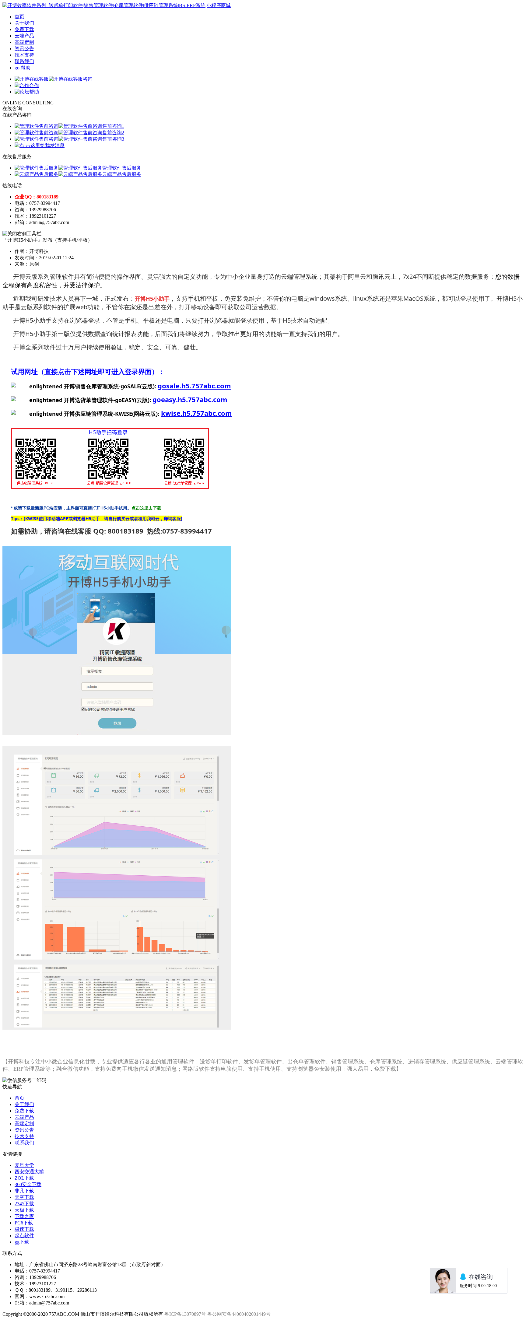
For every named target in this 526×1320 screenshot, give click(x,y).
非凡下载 (24, 1190)
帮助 (34, 91)
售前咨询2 (113, 132)
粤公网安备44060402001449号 (239, 1314)
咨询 (88, 79)
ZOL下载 (24, 1178)
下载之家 (24, 1216)
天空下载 (24, 1197)
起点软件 (24, 1235)
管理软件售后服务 (121, 167)
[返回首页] (116, 5)
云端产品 (24, 35)
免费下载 (24, 29)
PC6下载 (24, 1222)
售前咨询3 (113, 139)
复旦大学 (24, 1165)
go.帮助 (22, 67)
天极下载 (24, 1210)
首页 (19, 16)
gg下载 (22, 1242)
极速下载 (24, 1229)
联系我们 (24, 61)
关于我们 (24, 23)
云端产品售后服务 (121, 174)
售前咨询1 (113, 126)
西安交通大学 (29, 1171)
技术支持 (24, 55)
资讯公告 (24, 48)
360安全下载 (28, 1184)
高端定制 (24, 42)
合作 (34, 85)
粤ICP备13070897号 (185, 1314)
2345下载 (24, 1203)
